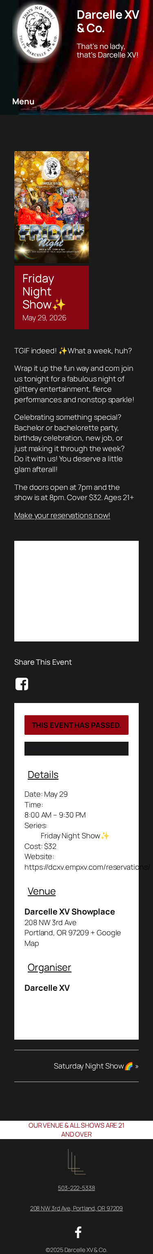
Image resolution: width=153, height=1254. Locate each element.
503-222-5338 (76, 1188)
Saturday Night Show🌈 (96, 1066)
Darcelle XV (47, 987)
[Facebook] (23, 684)
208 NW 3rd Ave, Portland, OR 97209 (76, 1208)
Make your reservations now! (62, 515)
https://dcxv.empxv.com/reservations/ (87, 867)
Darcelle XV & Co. (108, 20)
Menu (23, 101)
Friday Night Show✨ (75, 835)
